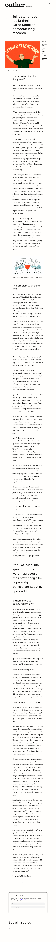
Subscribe (28, 910)
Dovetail (23, 900)
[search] (46, 3)
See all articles (20, 922)
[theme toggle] (49, 3)
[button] (15, 4)
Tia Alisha (44, 55)
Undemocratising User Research (23, 452)
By (26, 6)
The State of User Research (21, 531)
